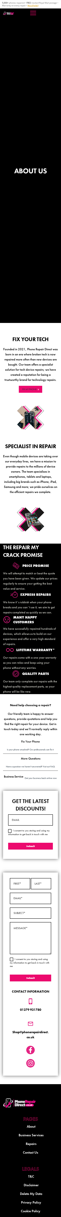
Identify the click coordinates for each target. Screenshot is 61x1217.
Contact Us (30, 1152)
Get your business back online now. (30, 777)
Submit (30, 978)
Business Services (31, 1135)
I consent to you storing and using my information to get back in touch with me (29, 963)
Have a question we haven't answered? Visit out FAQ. (30, 762)
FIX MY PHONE (29, 389)
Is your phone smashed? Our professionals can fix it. (30, 745)
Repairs (31, 1144)
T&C (31, 1176)
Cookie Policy (30, 1211)
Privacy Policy (31, 1202)
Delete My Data (31, 1194)
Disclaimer (31, 1185)
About (31, 1126)
